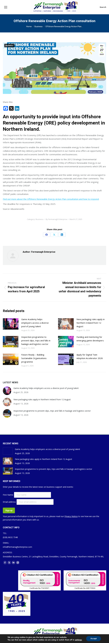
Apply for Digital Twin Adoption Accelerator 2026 (89, 356)
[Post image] (10, 324)
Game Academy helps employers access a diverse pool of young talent (35, 323)
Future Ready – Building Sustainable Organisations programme (34, 358)
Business (9, 46)
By (56, 219)
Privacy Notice (71, 516)
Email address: (10, 502)
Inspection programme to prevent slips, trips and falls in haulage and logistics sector (35, 340)
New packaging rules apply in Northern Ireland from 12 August (90, 323)
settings (78, 640)
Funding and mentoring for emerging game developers (90, 339)
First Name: (8, 494)
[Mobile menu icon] (6, 7)
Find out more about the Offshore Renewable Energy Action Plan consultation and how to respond (51, 199)
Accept (93, 638)
